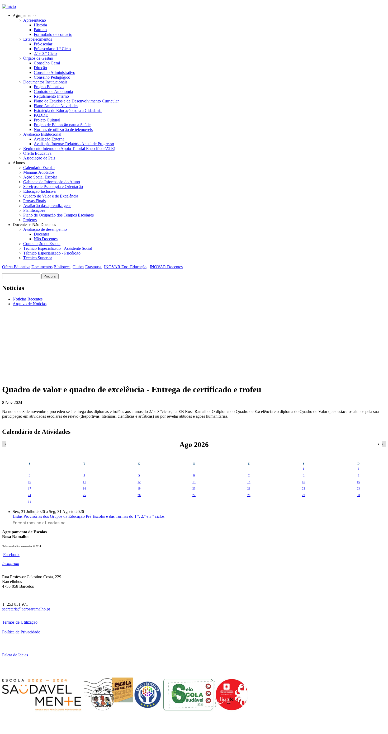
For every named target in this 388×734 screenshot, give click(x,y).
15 (303, 481)
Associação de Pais (39, 158)
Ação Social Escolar (40, 177)
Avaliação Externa (49, 139)
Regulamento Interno (51, 96)
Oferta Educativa (37, 153)
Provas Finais (34, 201)
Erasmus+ (93, 267)
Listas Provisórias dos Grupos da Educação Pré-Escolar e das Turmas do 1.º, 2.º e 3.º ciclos (88, 516)
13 (194, 481)
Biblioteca (62, 267)
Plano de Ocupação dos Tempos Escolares (58, 215)
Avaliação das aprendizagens (47, 205)
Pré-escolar (43, 44)
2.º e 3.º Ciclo (45, 53)
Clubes (78, 267)
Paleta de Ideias (15, 655)
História (40, 25)
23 (358, 488)
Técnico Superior (37, 258)
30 (358, 495)
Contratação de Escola (41, 243)
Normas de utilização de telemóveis (63, 129)
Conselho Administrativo (54, 72)
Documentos (42, 267)
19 (139, 488)
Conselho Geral (47, 63)
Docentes (41, 234)
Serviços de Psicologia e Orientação (53, 186)
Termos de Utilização (19, 622)
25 (84, 495)
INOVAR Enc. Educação (125, 267)
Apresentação (34, 20)
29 (303, 495)
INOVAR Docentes (166, 267)
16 (358, 481)
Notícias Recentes (27, 299)
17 (29, 488)
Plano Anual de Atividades (56, 105)
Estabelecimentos (37, 39)
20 (194, 488)
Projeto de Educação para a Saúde (62, 125)
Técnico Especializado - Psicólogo (52, 253)
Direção (40, 67)
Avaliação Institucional (42, 134)
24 (29, 495)
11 (84, 481)
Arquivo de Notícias (29, 304)
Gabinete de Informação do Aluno (51, 182)
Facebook (11, 554)
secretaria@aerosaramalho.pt (26, 609)
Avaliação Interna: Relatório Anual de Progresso (74, 144)
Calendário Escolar (39, 167)
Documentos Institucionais (45, 82)
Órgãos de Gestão (38, 58)
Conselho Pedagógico (52, 77)
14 (248, 481)
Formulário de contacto (53, 34)
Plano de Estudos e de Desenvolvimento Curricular (76, 101)
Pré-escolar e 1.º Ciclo (52, 48)
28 (248, 495)
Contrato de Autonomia (53, 91)
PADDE (41, 115)
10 (29, 481)
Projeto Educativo (49, 86)
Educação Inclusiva (39, 191)
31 (29, 501)
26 (139, 495)
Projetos (30, 220)
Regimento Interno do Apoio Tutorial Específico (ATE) (69, 148)
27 (194, 495)
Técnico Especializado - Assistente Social (57, 248)
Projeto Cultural (47, 120)
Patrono (40, 29)
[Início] (9, 6)
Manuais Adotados (38, 172)
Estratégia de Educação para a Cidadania (68, 110)
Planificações (34, 210)
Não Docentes (46, 239)
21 (248, 488)
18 (84, 488)
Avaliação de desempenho (45, 229)
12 (139, 481)
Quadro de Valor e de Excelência (50, 196)
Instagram (10, 563)
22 (303, 488)
